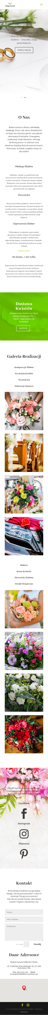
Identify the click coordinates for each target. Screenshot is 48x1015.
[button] (24, 987)
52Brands (24, 1012)
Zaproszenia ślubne (24, 25)
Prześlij (37, 944)
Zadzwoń (23, 328)
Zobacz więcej (24, 50)
